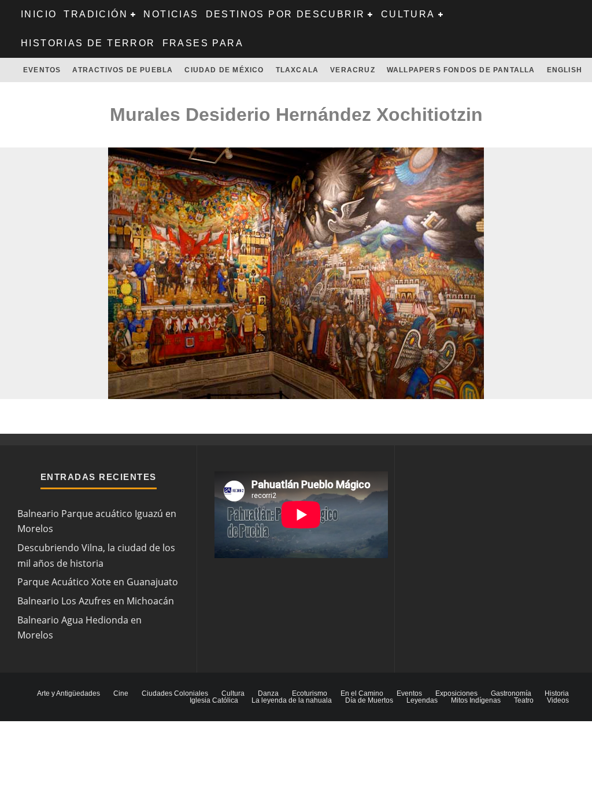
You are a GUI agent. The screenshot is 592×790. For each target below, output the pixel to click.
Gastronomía (511, 693)
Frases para (202, 43)
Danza (268, 693)
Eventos (42, 70)
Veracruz (352, 70)
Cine (120, 693)
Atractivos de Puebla (122, 70)
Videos (558, 700)
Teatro (524, 700)
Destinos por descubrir (285, 14)
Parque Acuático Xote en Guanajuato (97, 581)
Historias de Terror (88, 43)
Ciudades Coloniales (175, 693)
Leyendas (422, 700)
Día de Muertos (369, 700)
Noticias (170, 14)
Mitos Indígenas (476, 700)
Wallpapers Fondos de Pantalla (461, 70)
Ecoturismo (309, 693)
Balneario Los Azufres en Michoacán (95, 601)
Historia (557, 693)
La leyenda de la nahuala (291, 700)
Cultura (408, 14)
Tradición (96, 14)
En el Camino (362, 693)
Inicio (39, 14)
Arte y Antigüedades (68, 693)
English (564, 70)
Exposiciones (456, 693)
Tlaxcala (297, 70)
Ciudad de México (224, 70)
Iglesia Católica (214, 700)
